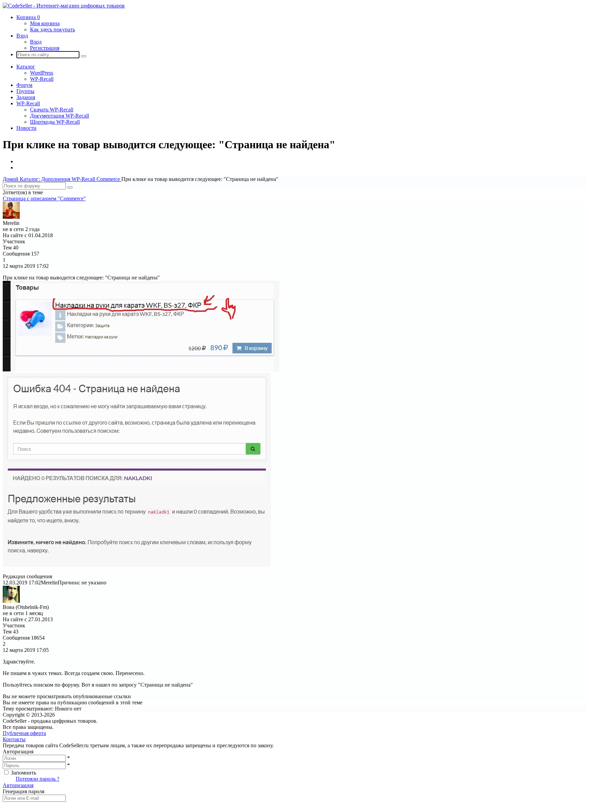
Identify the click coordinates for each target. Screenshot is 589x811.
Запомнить (23, 773)
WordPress (41, 73)
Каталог (25, 67)
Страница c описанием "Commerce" (44, 198)
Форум (24, 85)
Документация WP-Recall (59, 116)
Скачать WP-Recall (51, 109)
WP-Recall (42, 79)
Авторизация (18, 785)
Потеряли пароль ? (37, 779)
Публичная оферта (24, 733)
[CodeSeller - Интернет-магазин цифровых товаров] (64, 6)
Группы (25, 91)
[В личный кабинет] (11, 217)
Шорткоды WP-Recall (55, 122)
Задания (25, 97)
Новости (26, 128)
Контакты (14, 739)
